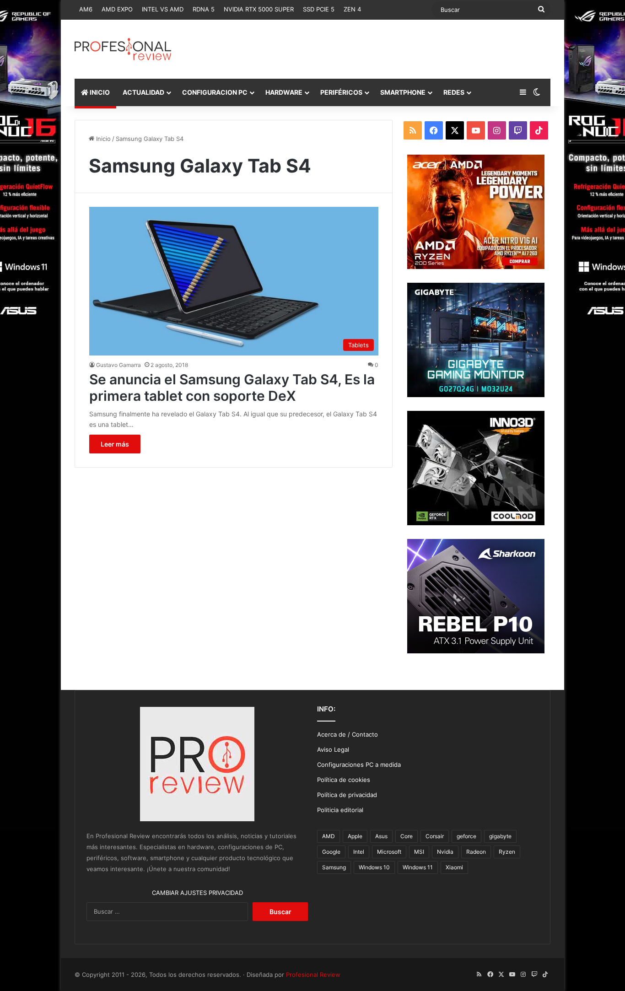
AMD (328, 836)
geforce (466, 836)
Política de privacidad (347, 794)
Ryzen (507, 851)
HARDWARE (283, 92)
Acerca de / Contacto (347, 734)
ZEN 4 (352, 9)
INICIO (99, 92)
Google (331, 851)
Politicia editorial (340, 809)
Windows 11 (418, 867)
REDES (453, 92)
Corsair (435, 836)
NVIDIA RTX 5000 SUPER (259, 9)
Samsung (334, 867)
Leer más (115, 444)
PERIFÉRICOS (341, 92)
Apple (355, 836)
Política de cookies (343, 779)
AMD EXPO (117, 9)
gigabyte (500, 836)
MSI (419, 851)
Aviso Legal (333, 749)
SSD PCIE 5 (318, 9)
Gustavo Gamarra (118, 364)
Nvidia (445, 851)
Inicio (102, 138)
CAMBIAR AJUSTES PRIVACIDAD (197, 892)
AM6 (85, 9)
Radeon (476, 851)
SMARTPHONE (403, 92)
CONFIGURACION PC (215, 92)
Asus (381, 836)
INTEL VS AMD (162, 9)
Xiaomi (454, 867)
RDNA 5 (204, 9)
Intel (358, 851)
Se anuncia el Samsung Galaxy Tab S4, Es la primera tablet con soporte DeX (232, 387)
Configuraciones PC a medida (359, 764)
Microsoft (389, 851)
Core (406, 836)
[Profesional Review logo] (123, 49)
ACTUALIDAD (143, 92)
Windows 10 (374, 867)
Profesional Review (313, 974)
